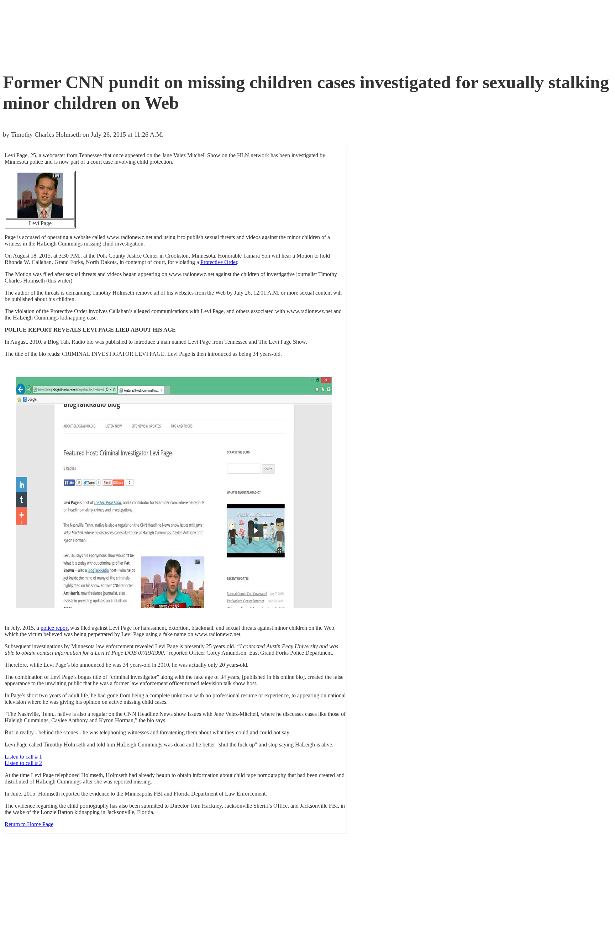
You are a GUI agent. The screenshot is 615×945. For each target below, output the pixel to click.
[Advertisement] (132, 34)
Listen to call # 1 (23, 757)
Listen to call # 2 (23, 763)
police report (55, 628)
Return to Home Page (29, 824)
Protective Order (218, 262)
